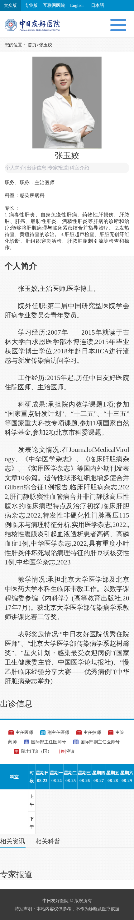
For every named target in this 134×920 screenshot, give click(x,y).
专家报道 (58, 167)
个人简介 (15, 167)
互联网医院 (54, 5)
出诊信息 (36, 167)
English (77, 5)
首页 (32, 45)
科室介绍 (79, 167)
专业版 (31, 5)
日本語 (97, 5)
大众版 (10, 5)
